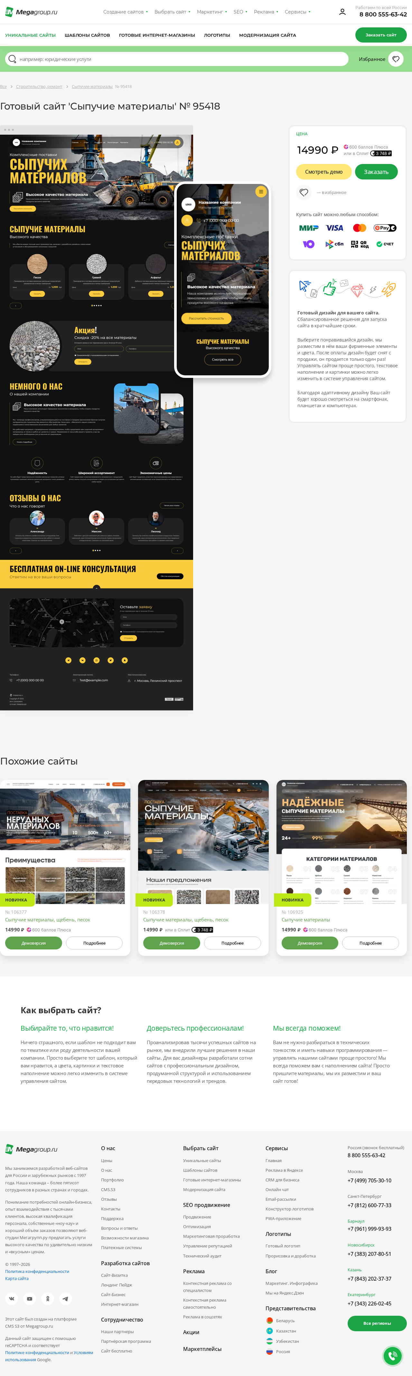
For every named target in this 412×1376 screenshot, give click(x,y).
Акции (191, 1332)
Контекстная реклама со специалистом (207, 1286)
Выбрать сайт (170, 12)
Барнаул (356, 1221)
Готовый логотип (283, 1246)
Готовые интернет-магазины (157, 35)
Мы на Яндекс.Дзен (285, 1293)
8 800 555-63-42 (383, 14)
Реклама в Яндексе (284, 1170)
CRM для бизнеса (282, 1180)
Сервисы (295, 12)
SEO (238, 12)
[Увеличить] (118, 876)
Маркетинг (210, 12)
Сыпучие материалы (306, 919)
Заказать (376, 172)
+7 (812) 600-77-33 (369, 1205)
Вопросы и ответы (119, 1228)
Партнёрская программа (126, 1341)
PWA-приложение (283, 1218)
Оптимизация (197, 1226)
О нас (106, 1170)
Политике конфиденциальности (37, 1352)
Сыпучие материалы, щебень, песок (47, 919)
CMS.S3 (108, 1189)
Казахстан (286, 1331)
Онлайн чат (277, 1189)
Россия (283, 1351)
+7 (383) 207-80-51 (369, 1253)
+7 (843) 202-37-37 (369, 1278)
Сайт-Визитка (114, 1275)
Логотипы (217, 35)
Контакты (110, 1209)
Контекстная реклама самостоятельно (204, 1303)
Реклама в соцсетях (202, 1317)
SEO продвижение (206, 1204)
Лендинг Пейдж (116, 1285)
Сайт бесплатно (116, 1351)
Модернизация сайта (267, 35)
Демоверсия (34, 943)
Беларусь (285, 1320)
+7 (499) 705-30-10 (369, 1180)
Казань (355, 1270)
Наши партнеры (117, 1331)
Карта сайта (17, 1278)
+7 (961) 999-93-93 (369, 1228)
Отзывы (109, 1199)
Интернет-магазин (119, 1304)
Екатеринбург (362, 1294)
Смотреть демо (324, 171)
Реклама (264, 12)
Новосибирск (361, 1245)
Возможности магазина (125, 1238)
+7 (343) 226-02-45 (369, 1303)
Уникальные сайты (30, 35)
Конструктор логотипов (290, 1209)
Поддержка (112, 1218)
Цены (106, 1160)
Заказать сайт (381, 34)
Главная (274, 1160)
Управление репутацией (207, 1246)
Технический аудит (202, 1256)
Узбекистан (287, 1341)
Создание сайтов (123, 12)
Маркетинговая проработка (211, 1236)
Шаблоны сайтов (87, 35)
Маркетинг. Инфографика (292, 1283)
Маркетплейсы (202, 1348)
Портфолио (112, 1180)
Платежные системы (121, 1247)
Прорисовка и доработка (291, 1256)
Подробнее (94, 943)
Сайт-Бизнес (113, 1294)
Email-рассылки (281, 1199)
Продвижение (197, 1217)
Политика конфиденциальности (37, 1271)
